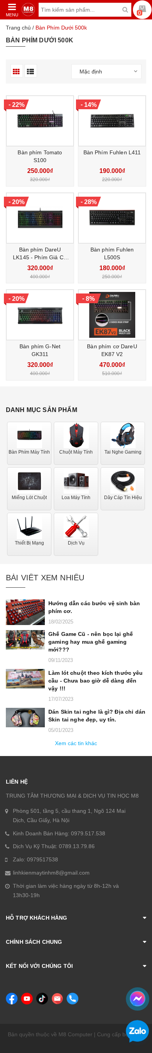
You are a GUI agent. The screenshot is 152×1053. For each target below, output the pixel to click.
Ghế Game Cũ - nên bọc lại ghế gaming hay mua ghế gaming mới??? (90, 642)
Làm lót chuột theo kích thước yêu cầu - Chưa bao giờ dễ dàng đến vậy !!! (95, 681)
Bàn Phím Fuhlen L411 (112, 152)
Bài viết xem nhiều (45, 577)
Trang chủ (18, 27)
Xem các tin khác (76, 743)
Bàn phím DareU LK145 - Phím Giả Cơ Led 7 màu (40, 257)
